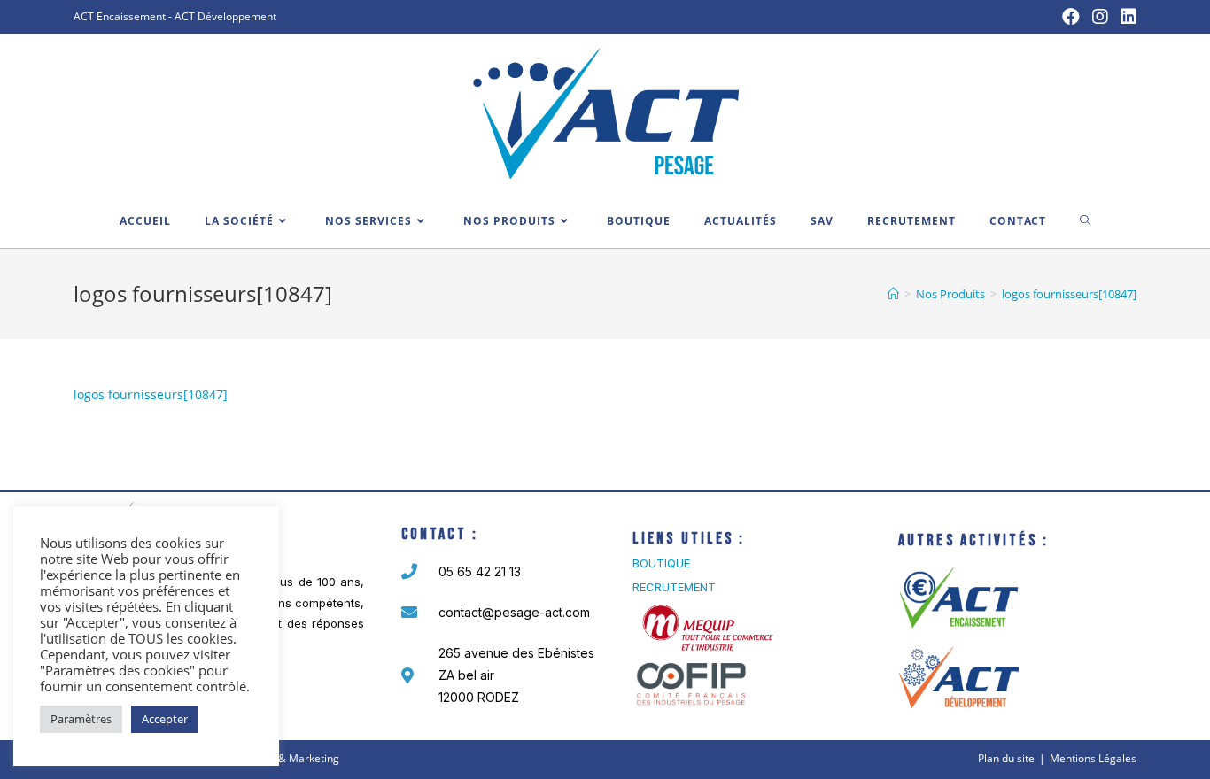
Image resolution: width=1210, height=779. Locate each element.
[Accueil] (893, 294)
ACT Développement (225, 16)
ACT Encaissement (120, 16)
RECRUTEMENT (674, 587)
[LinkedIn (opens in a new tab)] (1125, 17)
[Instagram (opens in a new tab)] (1100, 17)
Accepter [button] (165, 719)
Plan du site (1006, 758)
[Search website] (1085, 221)
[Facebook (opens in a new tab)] (1071, 17)
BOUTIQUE (661, 563)
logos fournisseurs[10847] (151, 394)
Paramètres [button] (81, 719)
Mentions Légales (1093, 758)
